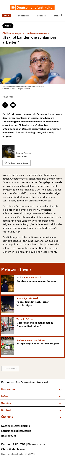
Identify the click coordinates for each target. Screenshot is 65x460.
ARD (16, 444)
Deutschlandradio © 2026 (18, 454)
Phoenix (33, 444)
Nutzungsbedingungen (16, 430)
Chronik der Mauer (13, 449)
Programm (23, 15)
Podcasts (41, 15)
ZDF (23, 444)
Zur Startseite (10, 368)
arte (43, 444)
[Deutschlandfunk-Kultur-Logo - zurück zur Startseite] (32, 7)
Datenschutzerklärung (15, 425)
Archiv (8, 25)
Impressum (8, 435)
